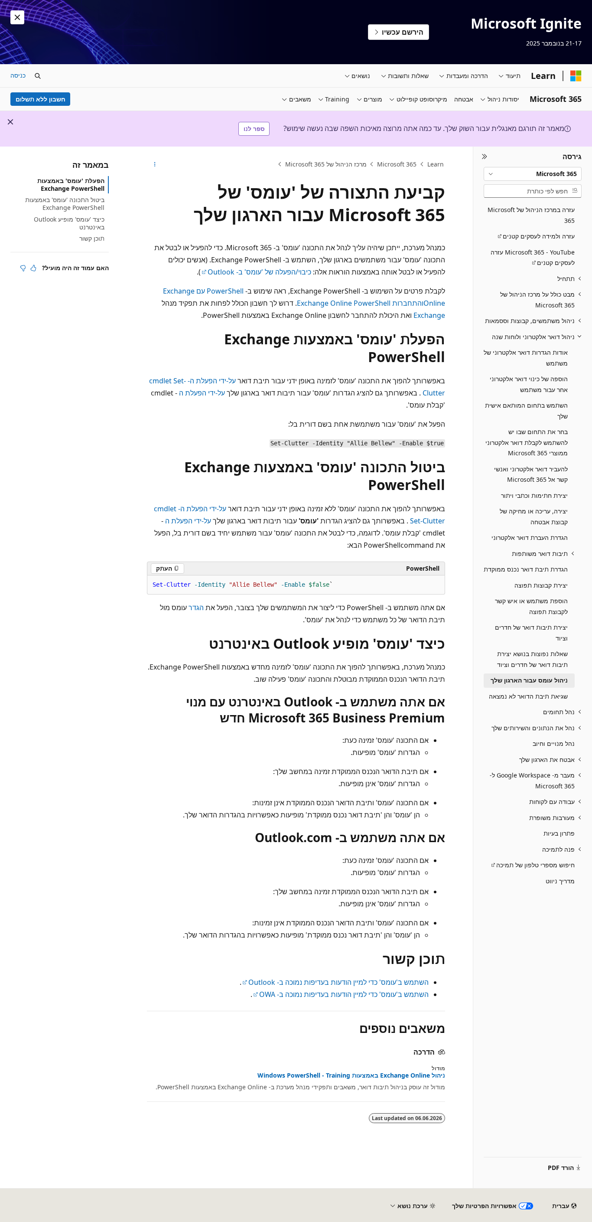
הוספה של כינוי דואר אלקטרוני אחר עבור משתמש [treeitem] (529, 384)
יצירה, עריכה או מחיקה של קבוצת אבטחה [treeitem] (534, 516)
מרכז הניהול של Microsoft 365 (326, 164)
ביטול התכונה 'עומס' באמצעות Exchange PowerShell (64, 204)
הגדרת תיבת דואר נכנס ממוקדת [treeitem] (526, 569)
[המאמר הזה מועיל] (33, 268)
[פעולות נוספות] (154, 164)
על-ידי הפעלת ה (202, 393)
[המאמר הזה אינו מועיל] (23, 268)
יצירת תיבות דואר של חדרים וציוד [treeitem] (531, 632)
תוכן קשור (91, 238)
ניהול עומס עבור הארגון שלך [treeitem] (529, 680)
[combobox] (533, 174)
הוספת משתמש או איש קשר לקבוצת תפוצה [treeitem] (531, 606)
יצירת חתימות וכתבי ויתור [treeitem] (534, 495)
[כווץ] (484, 157)
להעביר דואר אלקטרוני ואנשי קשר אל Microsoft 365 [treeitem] (531, 474)
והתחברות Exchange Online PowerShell (360, 303)
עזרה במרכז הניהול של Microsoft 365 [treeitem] (531, 215)
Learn (435, 164)
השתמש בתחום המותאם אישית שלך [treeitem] (526, 410)
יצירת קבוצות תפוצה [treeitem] (541, 585)
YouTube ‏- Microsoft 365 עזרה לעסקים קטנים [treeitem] (533, 257)
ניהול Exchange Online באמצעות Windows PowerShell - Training (351, 1075)
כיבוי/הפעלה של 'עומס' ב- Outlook (259, 272)
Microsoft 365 (396, 164)
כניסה (18, 75)
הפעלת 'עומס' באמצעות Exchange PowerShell (70, 184)
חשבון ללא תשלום (40, 99)
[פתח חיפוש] (37, 76)
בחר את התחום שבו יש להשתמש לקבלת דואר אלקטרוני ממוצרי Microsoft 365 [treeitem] (526, 442)
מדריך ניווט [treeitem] (560, 881)
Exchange (429, 315)
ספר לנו (254, 128)
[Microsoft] (576, 76)
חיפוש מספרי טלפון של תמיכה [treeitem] (535, 865)
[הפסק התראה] (17, 17)
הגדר (196, 607)
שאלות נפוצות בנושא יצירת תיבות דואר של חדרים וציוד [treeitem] (532, 659)
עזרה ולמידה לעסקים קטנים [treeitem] (539, 236)
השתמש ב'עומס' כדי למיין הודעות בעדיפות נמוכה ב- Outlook (338, 982)
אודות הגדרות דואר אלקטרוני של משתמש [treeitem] (526, 357)
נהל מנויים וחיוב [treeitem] (554, 743)
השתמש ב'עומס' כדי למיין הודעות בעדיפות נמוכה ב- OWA (344, 994)
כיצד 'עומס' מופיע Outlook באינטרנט (69, 223)
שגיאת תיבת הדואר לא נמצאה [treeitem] (528, 696)
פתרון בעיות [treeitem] (559, 833)
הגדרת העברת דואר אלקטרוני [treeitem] (529, 537)
